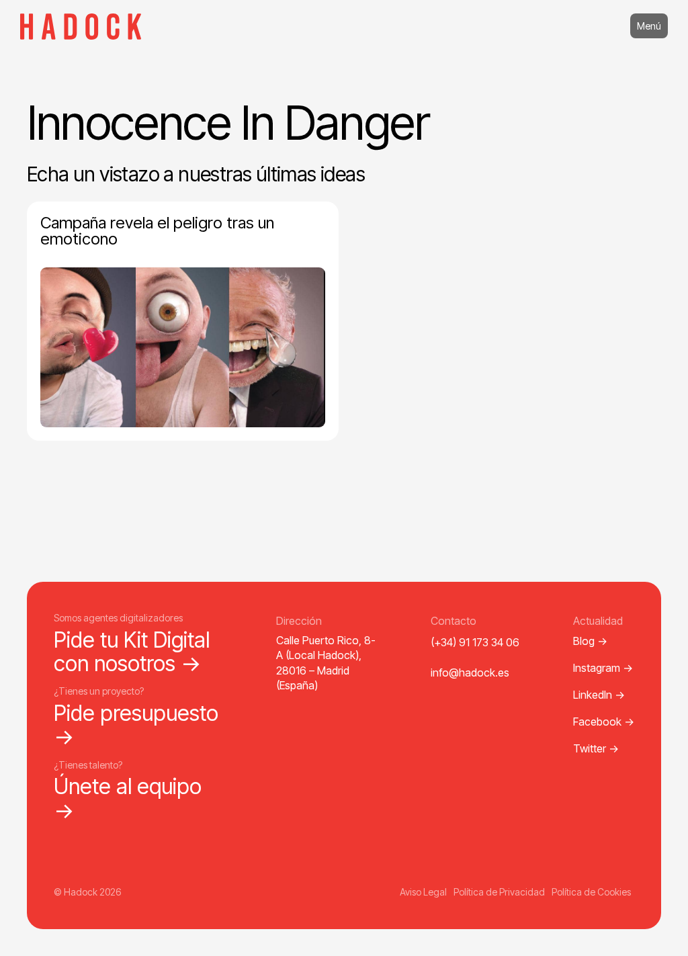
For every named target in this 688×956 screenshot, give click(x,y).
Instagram (603, 668)
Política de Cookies (591, 892)
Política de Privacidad (499, 892)
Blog (590, 641)
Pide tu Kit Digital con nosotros (132, 652)
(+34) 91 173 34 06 (475, 642)
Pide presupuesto (136, 725)
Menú (649, 26)
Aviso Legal (423, 892)
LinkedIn (599, 694)
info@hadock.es (470, 672)
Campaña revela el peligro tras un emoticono (157, 231)
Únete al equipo (128, 798)
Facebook (603, 721)
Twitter (596, 748)
